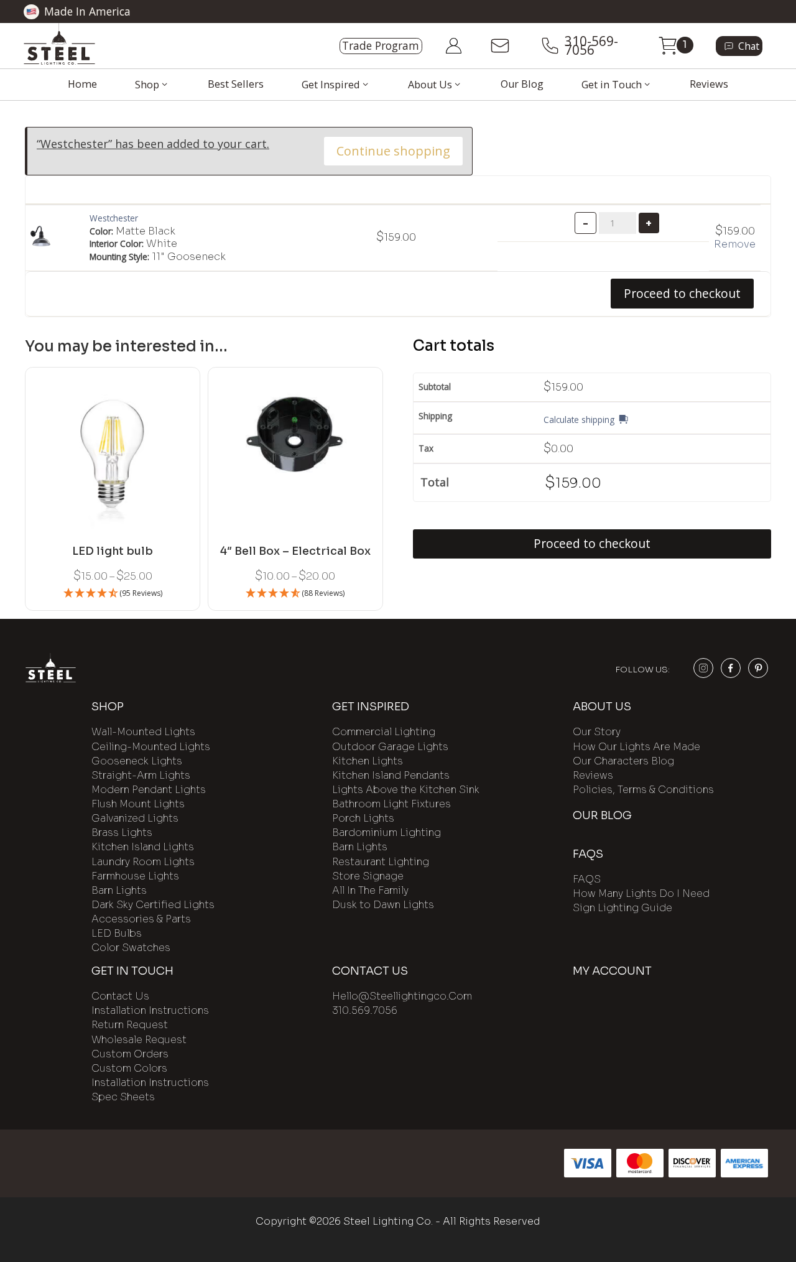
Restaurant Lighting (380, 861)
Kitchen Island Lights (142, 846)
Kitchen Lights (367, 761)
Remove (735, 244)
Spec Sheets (123, 1096)
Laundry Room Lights (143, 861)
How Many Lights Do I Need (641, 893)
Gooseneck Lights (136, 761)
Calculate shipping (579, 419)
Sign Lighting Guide (622, 907)
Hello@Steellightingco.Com (402, 996)
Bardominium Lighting (386, 832)
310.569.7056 (364, 1010)
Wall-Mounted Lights (143, 731)
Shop (147, 84)
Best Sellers (236, 84)
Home (82, 84)
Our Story (597, 731)
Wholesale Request (139, 1039)
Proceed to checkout (682, 293)
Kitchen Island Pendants (391, 775)
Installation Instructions (150, 1010)
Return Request (129, 1024)
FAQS (587, 879)
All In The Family (370, 890)
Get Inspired (331, 84)
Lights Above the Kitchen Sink (405, 789)
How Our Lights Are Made (636, 746)
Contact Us (120, 996)
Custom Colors (129, 1068)
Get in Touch (611, 84)
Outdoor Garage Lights (390, 746)
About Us (430, 84)
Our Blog (522, 84)
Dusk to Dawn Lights (383, 904)
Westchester (114, 218)
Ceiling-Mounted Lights (150, 746)
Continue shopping (393, 150)
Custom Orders (130, 1053)
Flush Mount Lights (138, 803)
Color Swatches (130, 947)
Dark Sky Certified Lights (153, 904)
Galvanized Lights (134, 818)
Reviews (709, 84)
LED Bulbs (116, 933)
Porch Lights (363, 818)
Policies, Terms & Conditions (643, 789)
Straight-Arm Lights (140, 775)
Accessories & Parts (141, 919)
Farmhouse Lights (135, 876)
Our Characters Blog (623, 761)
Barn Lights (119, 890)
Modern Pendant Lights (148, 789)
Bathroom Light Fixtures (391, 803)
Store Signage (368, 876)
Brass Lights (121, 832)
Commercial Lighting (383, 731)
